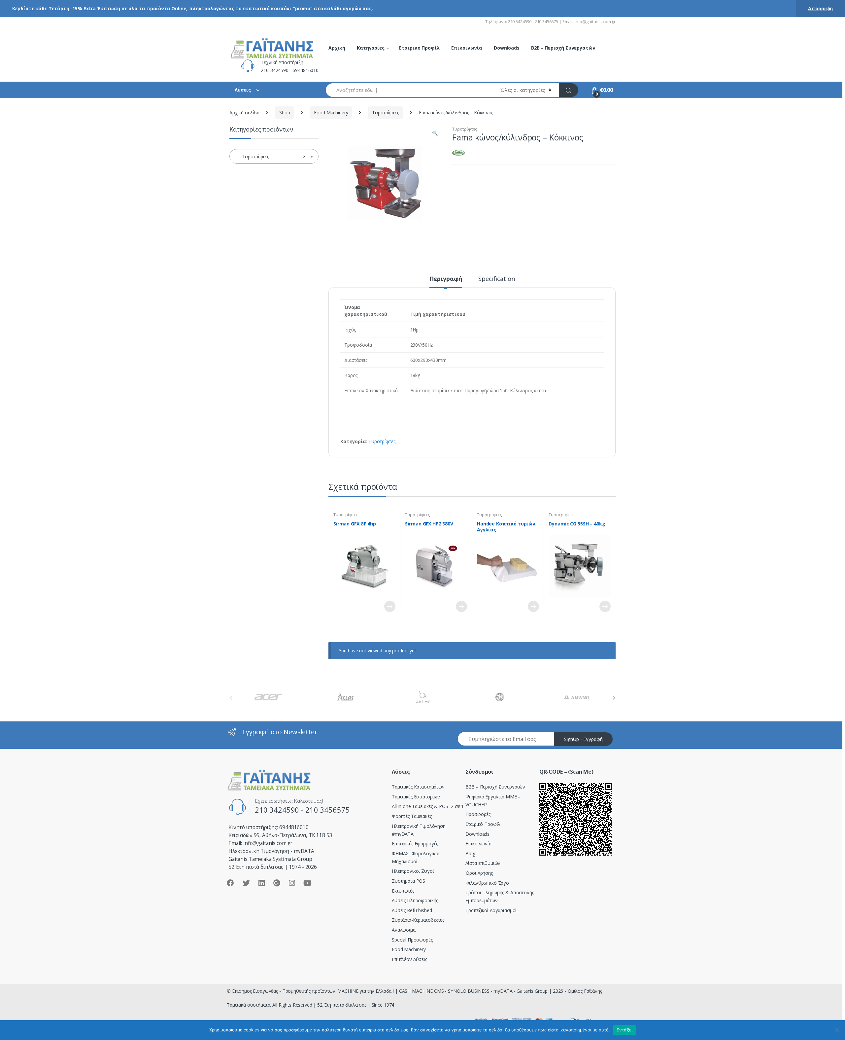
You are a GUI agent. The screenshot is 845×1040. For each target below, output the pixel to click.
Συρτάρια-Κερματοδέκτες (418, 920)
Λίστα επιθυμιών (482, 863)
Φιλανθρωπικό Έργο (487, 883)
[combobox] (409, 90)
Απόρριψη (820, 8)
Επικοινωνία (466, 48)
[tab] (445, 282)
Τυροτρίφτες (385, 112)
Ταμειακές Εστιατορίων (416, 796)
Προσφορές (477, 814)
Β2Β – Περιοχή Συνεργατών (495, 787)
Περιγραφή (445, 279)
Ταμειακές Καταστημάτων (418, 787)
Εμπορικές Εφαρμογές (415, 843)
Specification (496, 279)
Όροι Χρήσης (478, 873)
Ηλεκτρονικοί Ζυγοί (413, 871)
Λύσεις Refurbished (412, 910)
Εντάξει (625, 1029)
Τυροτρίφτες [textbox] (272, 156)
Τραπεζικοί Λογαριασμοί (491, 910)
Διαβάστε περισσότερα (389, 606)
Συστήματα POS (408, 881)
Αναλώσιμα (404, 930)
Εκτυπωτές (403, 891)
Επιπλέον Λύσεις (409, 959)
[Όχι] (836, 1030)
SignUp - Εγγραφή (583, 739)
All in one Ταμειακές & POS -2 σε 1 (428, 806)
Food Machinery (331, 112)
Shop (284, 112)
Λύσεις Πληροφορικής (415, 900)
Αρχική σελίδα (244, 112)
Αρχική (336, 48)
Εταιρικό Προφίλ (419, 48)
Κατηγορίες (371, 48)
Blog (470, 853)
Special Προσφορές (412, 940)
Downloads (507, 48)
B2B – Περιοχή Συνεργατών (563, 48)
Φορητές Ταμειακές (412, 816)
